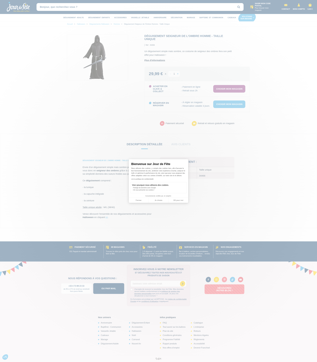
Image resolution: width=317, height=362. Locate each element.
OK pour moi (178, 200)
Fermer (139, 200)
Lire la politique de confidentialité (142, 179)
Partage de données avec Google (144, 188)
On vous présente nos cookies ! (143, 190)
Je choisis (158, 200)
